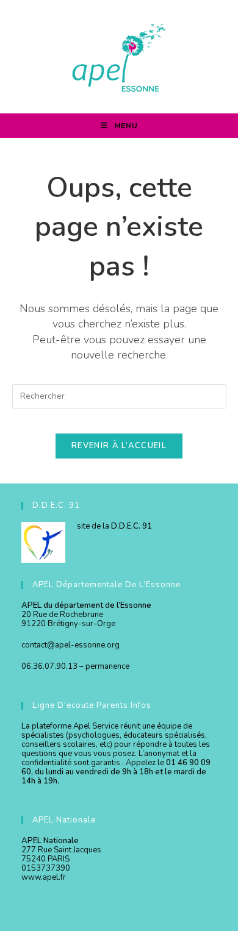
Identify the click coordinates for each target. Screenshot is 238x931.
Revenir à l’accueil (119, 445)
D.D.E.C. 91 (131, 526)
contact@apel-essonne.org (70, 645)
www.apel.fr (43, 877)
